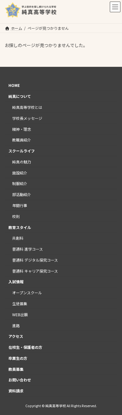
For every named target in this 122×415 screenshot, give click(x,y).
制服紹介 (19, 183)
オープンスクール (27, 292)
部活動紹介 (21, 194)
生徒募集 (19, 303)
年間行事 (19, 205)
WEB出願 (20, 314)
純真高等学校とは (27, 107)
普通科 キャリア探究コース (35, 270)
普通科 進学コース (27, 249)
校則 (16, 216)
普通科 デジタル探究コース (35, 260)
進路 (16, 325)
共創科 (17, 238)
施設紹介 (19, 172)
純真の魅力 (21, 161)
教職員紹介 (21, 139)
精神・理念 (21, 128)
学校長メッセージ (27, 118)
